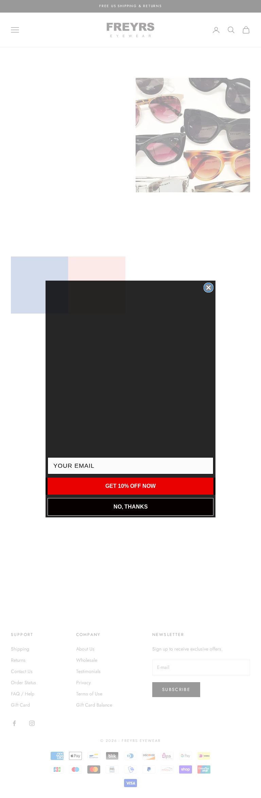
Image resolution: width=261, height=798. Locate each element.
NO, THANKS (131, 507)
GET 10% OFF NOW (130, 486)
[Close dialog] (208, 287)
